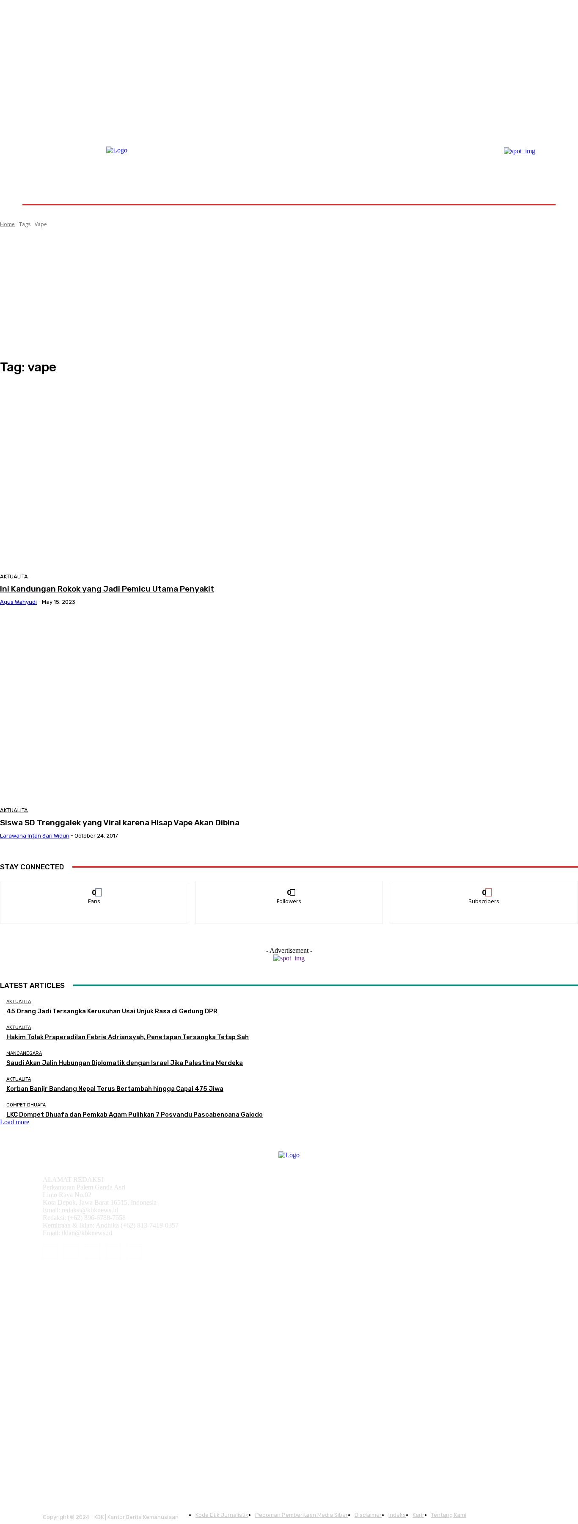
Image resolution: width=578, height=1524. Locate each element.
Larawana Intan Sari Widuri (34, 836)
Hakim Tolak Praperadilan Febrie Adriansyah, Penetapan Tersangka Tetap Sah (127, 1037)
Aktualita (14, 576)
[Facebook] (50, 1251)
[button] (535, 184)
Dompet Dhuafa (26, 1105)
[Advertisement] (289, 294)
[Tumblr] (113, 1251)
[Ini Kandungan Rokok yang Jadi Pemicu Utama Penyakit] (147, 475)
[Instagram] (71, 1251)
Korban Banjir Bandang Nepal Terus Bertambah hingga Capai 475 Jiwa (114, 1089)
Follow (289, 887)
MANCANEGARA (24, 1053)
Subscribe (484, 887)
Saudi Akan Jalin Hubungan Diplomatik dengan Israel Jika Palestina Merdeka (124, 1063)
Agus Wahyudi (18, 602)
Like (94, 887)
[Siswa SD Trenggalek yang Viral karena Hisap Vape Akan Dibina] (147, 709)
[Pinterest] (92, 1251)
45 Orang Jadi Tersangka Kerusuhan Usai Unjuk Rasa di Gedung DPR (111, 1011)
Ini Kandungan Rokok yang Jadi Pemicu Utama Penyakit (107, 589)
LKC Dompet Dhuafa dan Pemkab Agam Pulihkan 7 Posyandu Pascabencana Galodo (134, 1114)
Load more (14, 1122)
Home (7, 224)
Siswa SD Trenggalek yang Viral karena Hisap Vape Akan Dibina (119, 822)
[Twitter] (134, 1251)
